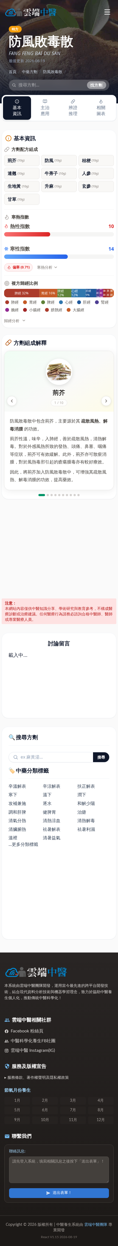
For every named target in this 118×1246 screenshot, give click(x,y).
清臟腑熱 (17, 829)
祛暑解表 (51, 829)
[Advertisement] (59, 549)
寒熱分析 (44, 267)
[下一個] (106, 401)
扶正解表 (86, 786)
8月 (101, 1110)
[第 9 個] (75, 495)
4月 (101, 1101)
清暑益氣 (51, 838)
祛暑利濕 (86, 829)
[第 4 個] (55, 495)
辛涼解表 (51, 786)
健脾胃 (49, 812)
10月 (45, 1120)
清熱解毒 (86, 820)
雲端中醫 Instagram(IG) (33, 1050)
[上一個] (12, 401)
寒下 (13, 795)
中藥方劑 (29, 71)
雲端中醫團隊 (95, 1225)
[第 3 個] (51, 495)
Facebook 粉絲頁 (27, 1031)
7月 (73, 1110)
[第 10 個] (78, 495)
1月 (17, 1101)
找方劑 (96, 85)
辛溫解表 (17, 786)
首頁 (12, 71)
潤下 (81, 795)
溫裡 (13, 838)
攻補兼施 (17, 803)
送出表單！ (62, 1193)
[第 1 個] (41, 495)
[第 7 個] (67, 495)
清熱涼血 (51, 820)
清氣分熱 (17, 820)
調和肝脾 (17, 812)
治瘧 (81, 812)
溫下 (47, 795)
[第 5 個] (59, 495)
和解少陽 (86, 803)
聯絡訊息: (17, 1151)
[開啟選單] (107, 11)
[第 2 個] (48, 495)
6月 (45, 1110)
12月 (101, 1120)
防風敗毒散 (52, 71)
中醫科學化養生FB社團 (33, 1041)
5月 (17, 1110)
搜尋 (101, 757)
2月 (45, 1101)
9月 (17, 1120)
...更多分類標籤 (23, 844)
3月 (73, 1101)
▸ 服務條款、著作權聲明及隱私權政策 (36, 1078)
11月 (73, 1120)
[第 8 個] (71, 495)
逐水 (47, 803)
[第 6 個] (63, 495)
